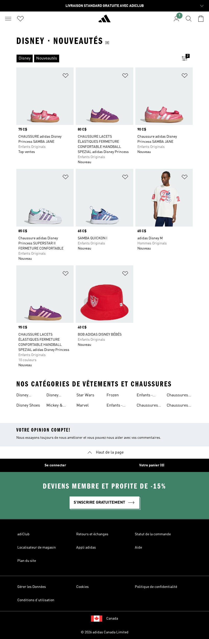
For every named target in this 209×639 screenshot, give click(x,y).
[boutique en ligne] (104, 21)
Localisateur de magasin (36, 547)
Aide (138, 547)
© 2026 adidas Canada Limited (104, 632)
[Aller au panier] (201, 19)
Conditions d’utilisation (35, 600)
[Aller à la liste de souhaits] (20, 19)
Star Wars (85, 395)
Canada (112, 618)
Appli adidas (86, 547)
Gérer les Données (31, 587)
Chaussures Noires (177, 395)
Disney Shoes (28, 406)
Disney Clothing (23, 395)
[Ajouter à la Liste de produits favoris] (65, 76)
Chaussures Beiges (147, 406)
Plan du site (26, 561)
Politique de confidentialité (156, 587)
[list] (96, 58)
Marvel (82, 406)
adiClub (23, 534)
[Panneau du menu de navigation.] (8, 19)
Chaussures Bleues (177, 406)
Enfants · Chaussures (117, 406)
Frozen (113, 395)
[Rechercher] (188, 19)
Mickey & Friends (54, 406)
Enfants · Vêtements (146, 395)
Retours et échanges (92, 534)
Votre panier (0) (151, 465)
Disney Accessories (57, 395)
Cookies (82, 587)
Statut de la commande (153, 534)
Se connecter (55, 465)
